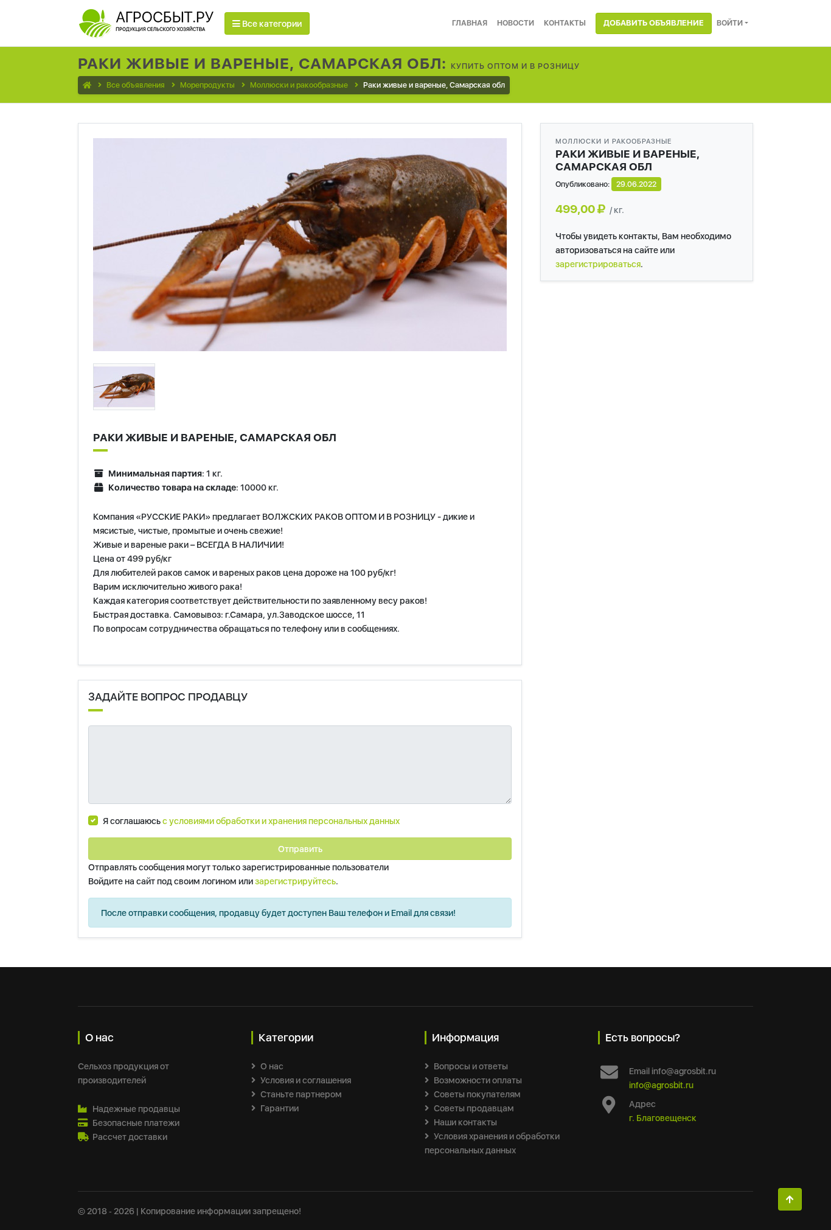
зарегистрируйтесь (295, 881)
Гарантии (279, 1108)
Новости (515, 22)
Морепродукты (207, 84)
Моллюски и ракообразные (299, 84)
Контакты (565, 22)
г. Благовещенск (663, 1118)
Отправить (300, 849)
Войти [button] (730, 22)
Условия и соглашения (305, 1080)
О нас (271, 1066)
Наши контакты (465, 1122)
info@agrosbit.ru (661, 1085)
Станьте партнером (301, 1094)
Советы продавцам (474, 1108)
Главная (469, 22)
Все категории (271, 23)
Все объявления (135, 84)
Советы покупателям (477, 1094)
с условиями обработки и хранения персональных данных (281, 821)
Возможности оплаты (478, 1080)
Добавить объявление (653, 22)
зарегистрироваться (598, 264)
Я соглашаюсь (251, 821)
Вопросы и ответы (471, 1066)
